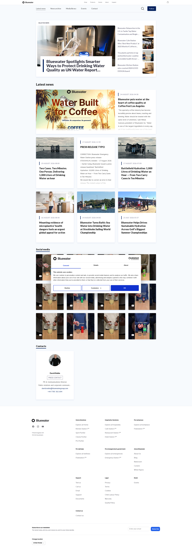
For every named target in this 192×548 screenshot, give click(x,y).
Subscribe (155, 529)
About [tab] (126, 265)
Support (114, 2)
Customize (95, 288)
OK (125, 288)
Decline (67, 288)
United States (37, 543)
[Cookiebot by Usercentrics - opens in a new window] (130, 258)
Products (92, 2)
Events (100, 2)
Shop (85, 2)
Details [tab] (96, 265)
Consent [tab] (66, 265)
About (107, 2)
